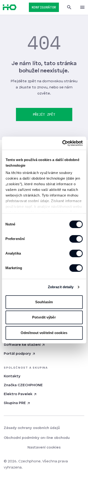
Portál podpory (17, 354)
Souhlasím (44, 302)
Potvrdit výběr (44, 317)
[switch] (76, 239)
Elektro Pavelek (18, 394)
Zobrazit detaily (61, 287)
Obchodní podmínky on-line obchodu (37, 438)
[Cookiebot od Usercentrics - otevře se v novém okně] (63, 143)
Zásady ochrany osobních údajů (32, 428)
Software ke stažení (22, 345)
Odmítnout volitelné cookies (44, 333)
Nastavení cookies (44, 447)
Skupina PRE (15, 403)
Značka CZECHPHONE (23, 385)
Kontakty (12, 376)
